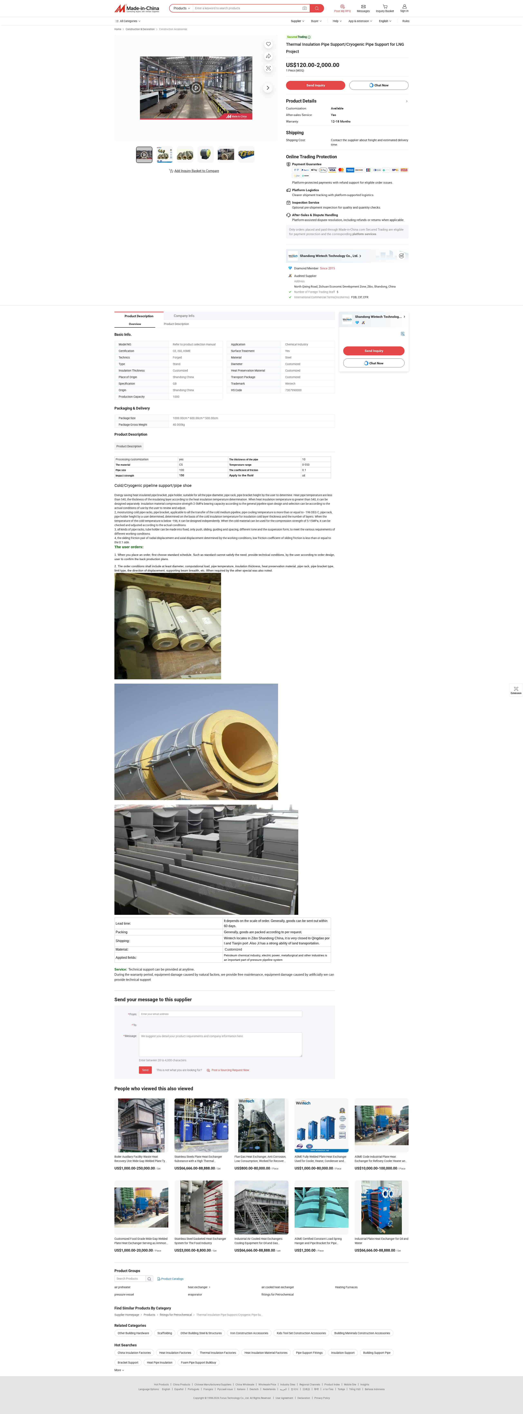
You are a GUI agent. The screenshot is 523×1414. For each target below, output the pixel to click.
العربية (283, 1389)
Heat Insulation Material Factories (266, 1353)
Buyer (314, 21)
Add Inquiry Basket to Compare (196, 171)
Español (178, 1389)
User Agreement (284, 1397)
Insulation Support (343, 1353)
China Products (181, 1384)
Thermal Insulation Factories (218, 1353)
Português (193, 1389)
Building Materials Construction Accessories (362, 1333)
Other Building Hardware (133, 1333)
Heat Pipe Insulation (159, 1362)
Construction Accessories (173, 29)
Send (145, 1070)
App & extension (359, 21)
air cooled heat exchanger (278, 1287)
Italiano (241, 1389)
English (166, 1389)
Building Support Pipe (376, 1353)
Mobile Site (350, 1384)
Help (336, 21)
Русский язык (225, 1389)
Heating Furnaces (346, 1287)
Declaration (303, 1397)
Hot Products (161, 1384)
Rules (405, 21)
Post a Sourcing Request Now (228, 1070)
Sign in (404, 11)
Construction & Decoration (140, 29)
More (118, 1370)
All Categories (128, 21)
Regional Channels (309, 1384)
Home (117, 29)
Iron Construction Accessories (249, 1333)
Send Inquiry (315, 85)
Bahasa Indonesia (375, 1389)
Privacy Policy (322, 1397)
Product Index (332, 1384)
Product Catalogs (172, 1279)
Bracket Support (128, 1362)
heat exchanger (198, 1287)
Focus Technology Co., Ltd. (235, 1397)
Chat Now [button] (381, 85)
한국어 (294, 1389)
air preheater (122, 1287)
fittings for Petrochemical (278, 1294)
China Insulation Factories (134, 1353)
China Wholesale (245, 1384)
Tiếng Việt (355, 1389)
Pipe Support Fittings (309, 1353)
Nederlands (269, 1389)
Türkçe (341, 1389)
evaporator (195, 1294)
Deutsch (254, 1389)
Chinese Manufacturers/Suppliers (212, 1384)
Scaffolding (165, 1333)
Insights (364, 1384)
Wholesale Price (267, 1384)
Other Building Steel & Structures (201, 1333)
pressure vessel (124, 1294)
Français (208, 1389)
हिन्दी (316, 1389)
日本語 (306, 1389)
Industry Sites (287, 1384)
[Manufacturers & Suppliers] (136, 8)
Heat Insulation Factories (175, 1353)
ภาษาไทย (328, 1389)
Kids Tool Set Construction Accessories (301, 1333)
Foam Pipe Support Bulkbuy (198, 1362)
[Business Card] (403, 333)
